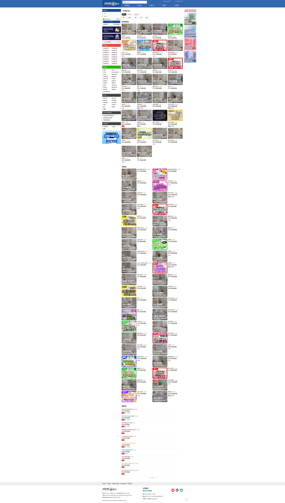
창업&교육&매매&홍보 (107, 112)
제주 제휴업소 (114, 63)
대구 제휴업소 (114, 61)
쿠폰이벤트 (104, 126)
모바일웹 (129, 483)
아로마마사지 (114, 74)
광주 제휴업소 (114, 59)
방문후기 (104, 98)
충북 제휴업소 (114, 52)
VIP (103, 72)
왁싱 (103, 85)
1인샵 (104, 74)
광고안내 (104, 483)
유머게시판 (113, 102)
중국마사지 (104, 87)
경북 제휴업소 (114, 54)
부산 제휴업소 (105, 63)
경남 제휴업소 (105, 56)
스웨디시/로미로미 (114, 72)
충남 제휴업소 (105, 54)
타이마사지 (104, 78)
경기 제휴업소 (114, 48)
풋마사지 (104, 89)
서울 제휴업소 (105, 48)
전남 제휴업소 (105, 59)
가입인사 (113, 98)
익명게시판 (104, 102)
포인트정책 (113, 106)
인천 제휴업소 (105, 50)
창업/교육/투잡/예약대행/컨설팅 (108, 115)
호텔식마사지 (114, 87)
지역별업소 (127, 5)
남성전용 (113, 80)
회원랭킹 (104, 109)
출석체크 (104, 100)
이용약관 (109, 483)
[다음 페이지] (157, 477)
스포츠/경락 (105, 76)
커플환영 (113, 83)
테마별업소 (105, 67)
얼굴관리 (113, 89)
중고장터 (113, 104)
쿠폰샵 (164, 5)
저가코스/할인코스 (106, 91)
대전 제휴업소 (114, 50)
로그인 (111, 21)
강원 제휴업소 (105, 52)
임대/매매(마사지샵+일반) (107, 117)
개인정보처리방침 (115, 483)
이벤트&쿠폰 (105, 123)
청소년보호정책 (123, 483)
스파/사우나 (113, 85)
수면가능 (104, 80)
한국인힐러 (113, 76)
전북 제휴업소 (114, 56)
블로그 (104, 106)
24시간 (113, 78)
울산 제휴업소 (105, 61)
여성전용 (104, 83)
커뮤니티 (152, 5)
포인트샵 (113, 126)
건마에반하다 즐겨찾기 (167, 1)
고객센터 (176, 5)
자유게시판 (113, 100)
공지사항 (104, 104)
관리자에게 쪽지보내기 (179, 1)
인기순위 (139, 5)
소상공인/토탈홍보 (106, 120)
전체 (103, 70)
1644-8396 (147, 491)
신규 (112, 70)
